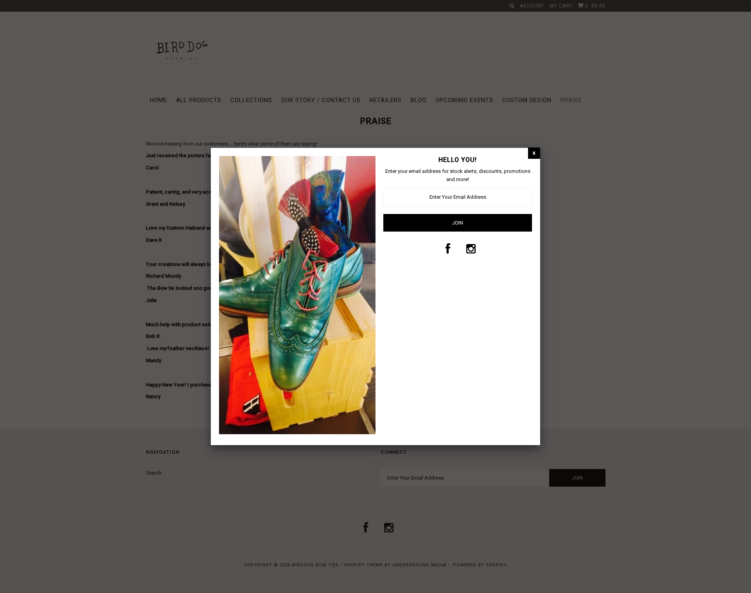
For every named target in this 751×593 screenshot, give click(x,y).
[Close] (534, 153)
